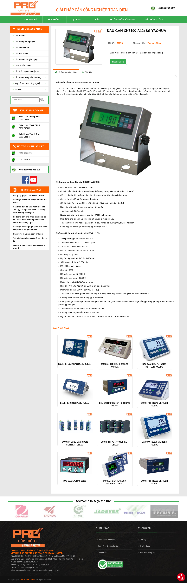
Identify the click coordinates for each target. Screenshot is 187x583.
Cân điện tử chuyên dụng (26, 59)
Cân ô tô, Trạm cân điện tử (26, 71)
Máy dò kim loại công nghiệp (27, 83)
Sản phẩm (53, 19)
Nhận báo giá (118, 62)
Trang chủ (30, 19)
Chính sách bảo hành (106, 540)
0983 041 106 (33, 169)
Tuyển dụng (145, 546)
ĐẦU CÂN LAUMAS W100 (74, 481)
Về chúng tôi (153, 19)
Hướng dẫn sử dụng (122, 19)
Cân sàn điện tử (21, 47)
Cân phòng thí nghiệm (24, 41)
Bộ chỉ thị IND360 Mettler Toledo (74, 403)
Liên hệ (143, 540)
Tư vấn (95, 19)
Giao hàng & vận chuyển (107, 546)
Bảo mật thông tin (147, 553)
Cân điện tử (19, 36)
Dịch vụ (76, 19)
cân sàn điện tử (91, 94)
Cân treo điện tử (21, 53)
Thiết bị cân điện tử (129, 53)
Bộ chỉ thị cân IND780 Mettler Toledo (74, 364)
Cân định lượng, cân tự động (27, 77)
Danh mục (114, 53)
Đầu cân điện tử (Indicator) (151, 53)
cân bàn (78, 94)
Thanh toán (102, 553)
